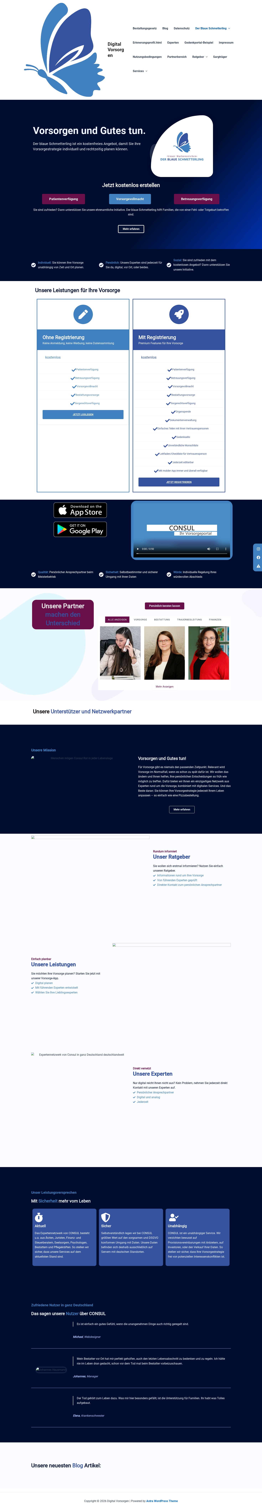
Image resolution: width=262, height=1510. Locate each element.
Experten (173, 42)
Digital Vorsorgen (116, 49)
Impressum (226, 42)
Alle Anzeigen (117, 619)
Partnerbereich (177, 57)
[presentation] (228, 28)
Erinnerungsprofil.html (147, 42)
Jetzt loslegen (83, 414)
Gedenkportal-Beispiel (198, 42)
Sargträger (220, 57)
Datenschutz (182, 28)
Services (138, 71)
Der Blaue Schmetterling (211, 28)
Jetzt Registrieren (179, 482)
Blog (165, 28)
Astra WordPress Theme (162, 1501)
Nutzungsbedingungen (147, 57)
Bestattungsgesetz (145, 28)
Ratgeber (198, 57)
